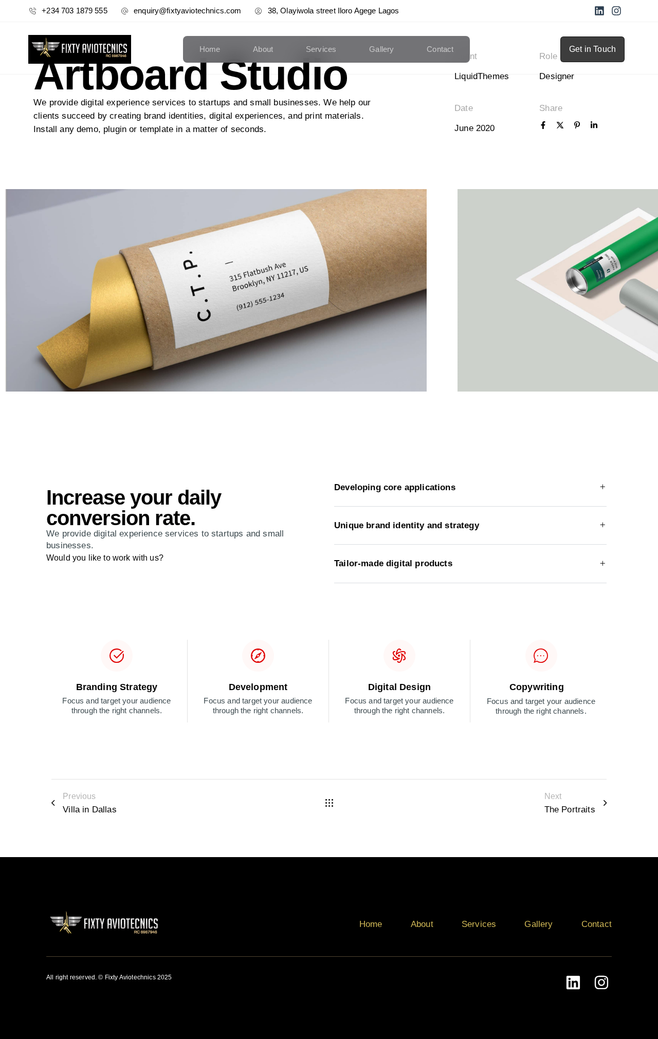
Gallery (381, 49)
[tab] (470, 488)
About (263, 49)
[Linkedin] (599, 11)
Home (210, 49)
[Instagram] (616, 11)
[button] (470, 488)
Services (321, 49)
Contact (440, 49)
